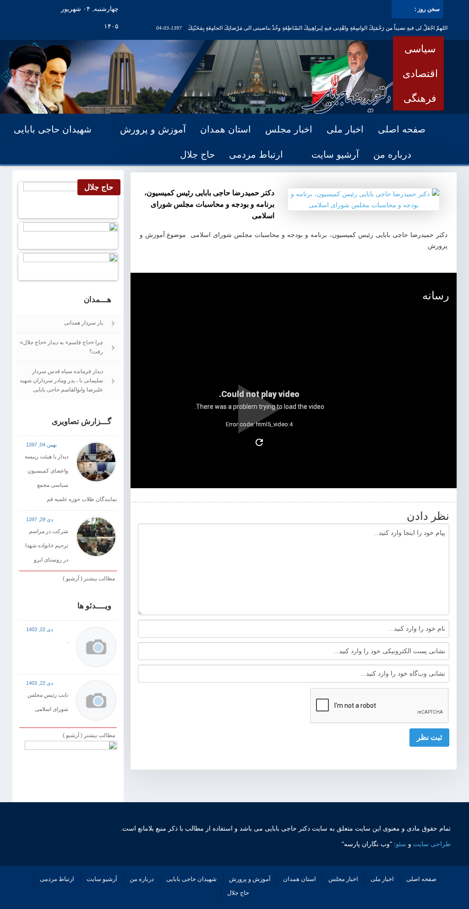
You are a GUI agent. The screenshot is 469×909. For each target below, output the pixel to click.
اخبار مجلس (288, 129)
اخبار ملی (345, 129)
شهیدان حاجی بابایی (53, 129)
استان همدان (225, 129)
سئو (401, 844)
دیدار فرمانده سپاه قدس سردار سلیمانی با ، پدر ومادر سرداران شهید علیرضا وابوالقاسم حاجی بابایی (61, 380)
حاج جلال (197, 154)
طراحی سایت (432, 844)
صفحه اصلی (401, 129)
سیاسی (420, 49)
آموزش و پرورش (153, 129)
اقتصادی (420, 73)
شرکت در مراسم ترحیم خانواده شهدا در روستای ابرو (46, 545)
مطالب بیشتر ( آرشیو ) (89, 578)
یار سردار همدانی (83, 322)
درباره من (392, 154)
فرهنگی (420, 98)
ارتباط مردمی (256, 154)
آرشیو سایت (335, 154)
